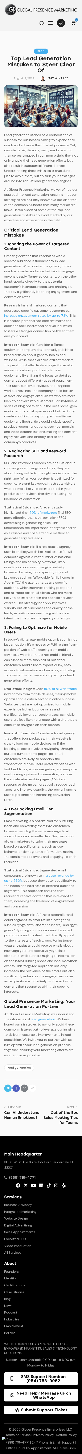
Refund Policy (66, 1435)
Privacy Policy (43, 1435)
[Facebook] (18, 1185)
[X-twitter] (25, 1185)
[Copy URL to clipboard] (32, 1088)
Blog (40, 51)
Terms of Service (18, 1435)
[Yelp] (64, 1185)
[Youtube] (33, 1185)
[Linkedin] (41, 1185)
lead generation (43, 1019)
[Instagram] (56, 1185)
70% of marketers (43, 512)
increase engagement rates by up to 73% (36, 315)
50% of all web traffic (60, 689)
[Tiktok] (48, 1185)
